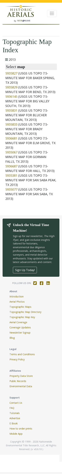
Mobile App (16, 433)
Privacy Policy (17, 359)
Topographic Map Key (22, 317)
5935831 (11, 110)
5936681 (11, 138)
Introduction (16, 296)
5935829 (11, 87)
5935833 (11, 124)
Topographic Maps (20, 306)
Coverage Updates (20, 327)
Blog (12, 337)
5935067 (11, 152)
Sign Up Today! (25, 270)
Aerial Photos (17, 301)
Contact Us (15, 402)
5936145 (11, 96)
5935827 (11, 73)
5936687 (11, 166)
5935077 (11, 189)
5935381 (11, 175)
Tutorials (14, 413)
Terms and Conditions (22, 354)
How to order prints (20, 428)
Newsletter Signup (19, 332)
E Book (13, 423)
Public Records (17, 381)
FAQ (11, 408)
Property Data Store (21, 376)
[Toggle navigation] (52, 13)
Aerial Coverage (18, 322)
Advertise (14, 418)
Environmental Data (20, 386)
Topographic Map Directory (25, 312)
